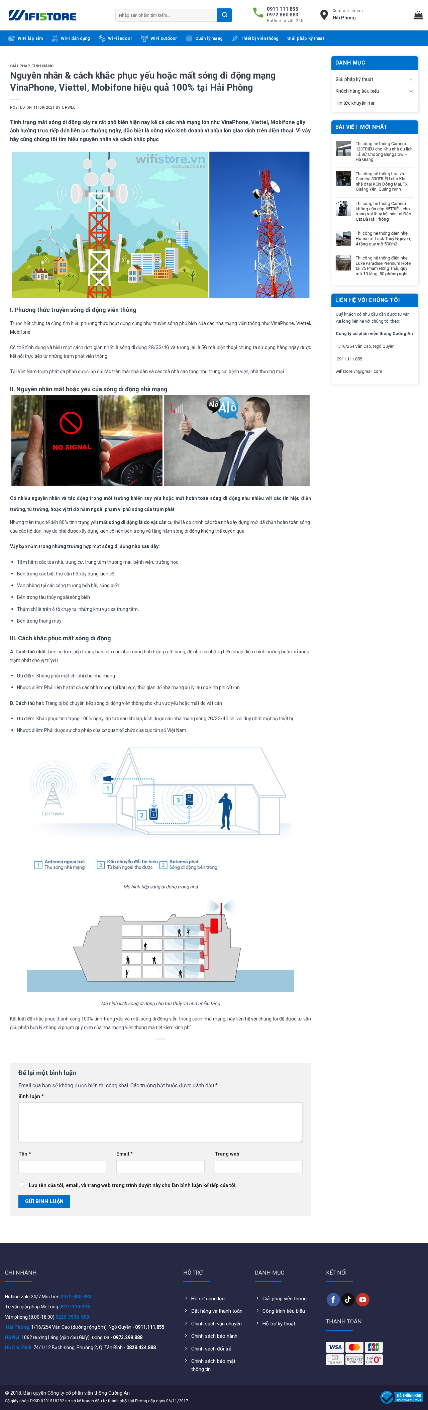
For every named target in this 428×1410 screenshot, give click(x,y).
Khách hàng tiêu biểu (357, 91)
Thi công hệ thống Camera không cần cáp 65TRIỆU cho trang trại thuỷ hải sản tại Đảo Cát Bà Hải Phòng (383, 211)
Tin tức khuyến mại (356, 103)
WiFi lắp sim (30, 38)
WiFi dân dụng (75, 38)
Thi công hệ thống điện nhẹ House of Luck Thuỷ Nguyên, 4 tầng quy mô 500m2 (383, 238)
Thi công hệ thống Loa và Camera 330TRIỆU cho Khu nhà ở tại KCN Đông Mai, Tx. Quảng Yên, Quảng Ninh (382, 181)
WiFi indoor (120, 38)
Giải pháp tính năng (32, 66)
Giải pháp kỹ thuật (305, 38)
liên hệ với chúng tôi (257, 1018)
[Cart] (418, 15)
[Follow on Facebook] (333, 1299)
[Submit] (224, 15)
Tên (24, 1154)
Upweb (69, 107)
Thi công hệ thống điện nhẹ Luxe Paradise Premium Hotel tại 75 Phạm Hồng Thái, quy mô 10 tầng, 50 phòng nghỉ (384, 265)
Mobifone (20, 332)
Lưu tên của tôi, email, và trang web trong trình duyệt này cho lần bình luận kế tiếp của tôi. (133, 1185)
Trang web (227, 1154)
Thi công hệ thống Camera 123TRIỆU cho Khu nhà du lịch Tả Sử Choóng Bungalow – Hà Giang (384, 151)
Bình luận (31, 1096)
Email (124, 1154)
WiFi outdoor (164, 38)
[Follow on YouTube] (362, 1299)
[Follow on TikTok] (348, 1299)
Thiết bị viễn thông (260, 38)
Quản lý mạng (209, 38)
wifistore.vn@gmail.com (359, 371)
